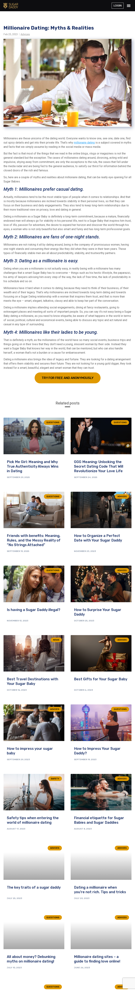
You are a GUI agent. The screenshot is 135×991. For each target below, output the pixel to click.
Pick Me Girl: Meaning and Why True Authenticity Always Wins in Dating (33, 466)
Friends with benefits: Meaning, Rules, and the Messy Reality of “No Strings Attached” (33, 540)
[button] (128, 6)
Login (118, 6)
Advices (25, 34)
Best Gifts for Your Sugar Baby (100, 679)
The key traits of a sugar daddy (34, 887)
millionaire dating (84, 142)
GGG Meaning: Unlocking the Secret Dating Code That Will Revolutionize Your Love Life (98, 466)
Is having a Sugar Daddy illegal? (33, 610)
